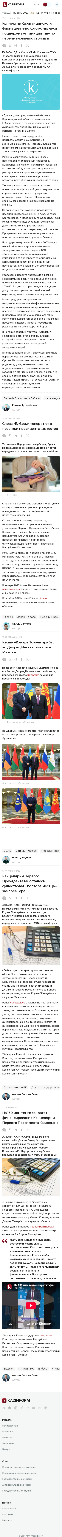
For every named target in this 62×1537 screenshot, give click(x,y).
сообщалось (17, 1002)
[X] (27, 45)
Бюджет (8, 1368)
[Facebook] (21, 45)
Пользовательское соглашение (19, 1467)
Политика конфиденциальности (19, 1473)
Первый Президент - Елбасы (21, 398)
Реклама (7, 1520)
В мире (6, 1449)
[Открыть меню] (56, 4)
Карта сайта (9, 1508)
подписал (46, 1335)
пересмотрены (11, 589)
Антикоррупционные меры (16, 1484)
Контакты (7, 1514)
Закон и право (26, 617)
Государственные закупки (16, 1490)
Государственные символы (17, 1478)
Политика (7, 1431)
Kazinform (33, 674)
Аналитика (8, 1437)
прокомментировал (42, 1226)
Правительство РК (15, 1087)
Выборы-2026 (20, 12)
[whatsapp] (10, 45)
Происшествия (10, 1425)
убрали (43, 598)
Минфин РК (26, 1368)
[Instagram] (4, 45)
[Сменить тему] (47, 4)
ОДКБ (7, 850)
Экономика (8, 1443)
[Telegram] (16, 45)
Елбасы (8, 617)
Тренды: (6, 13)
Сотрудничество (26, 850)
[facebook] (21, 1407)
